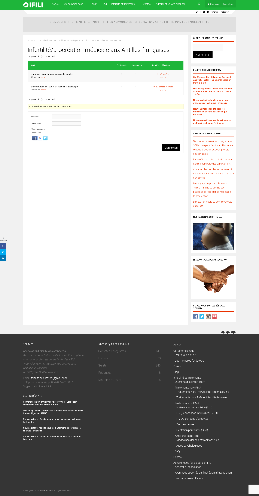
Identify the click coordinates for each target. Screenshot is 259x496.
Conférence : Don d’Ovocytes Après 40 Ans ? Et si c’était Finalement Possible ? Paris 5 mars (212, 80)
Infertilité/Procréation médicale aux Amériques (60, 40)
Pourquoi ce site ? (185, 354)
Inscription (228, 4)
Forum (94, 4)
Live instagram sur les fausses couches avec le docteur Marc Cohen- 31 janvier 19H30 (212, 91)
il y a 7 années (163, 74)
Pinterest (214, 12)
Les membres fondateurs (189, 360)
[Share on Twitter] (3, 252)
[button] (34, 140)
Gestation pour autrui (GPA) (192, 430)
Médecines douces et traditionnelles (197, 440)
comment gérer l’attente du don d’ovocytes (52, 74)
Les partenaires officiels (189, 478)
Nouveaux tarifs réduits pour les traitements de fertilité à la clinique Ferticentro (210, 112)
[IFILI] (33, 7)
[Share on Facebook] (3, 246)
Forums (38, 40)
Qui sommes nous (73, 4)
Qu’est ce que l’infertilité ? (190, 381)
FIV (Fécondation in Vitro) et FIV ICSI (197, 413)
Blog (104, 4)
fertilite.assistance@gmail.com (49, 378)
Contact (147, 4)
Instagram (225, 12)
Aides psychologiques (189, 445)
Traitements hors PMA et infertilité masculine (202, 391)
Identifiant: (35, 117)
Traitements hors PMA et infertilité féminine (201, 397)
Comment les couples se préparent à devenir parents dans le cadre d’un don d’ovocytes (213, 173)
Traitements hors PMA (188, 387)
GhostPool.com (46, 490)
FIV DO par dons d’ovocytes (192, 418)
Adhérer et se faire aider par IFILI (173, 4)
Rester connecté (39, 130)
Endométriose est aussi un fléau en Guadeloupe (54, 86)
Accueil (56, 4)
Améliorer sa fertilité (187, 435)
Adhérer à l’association (188, 466)
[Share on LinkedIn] (3, 258)
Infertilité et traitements (123, 4)
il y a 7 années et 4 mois (163, 87)
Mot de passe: (36, 124)
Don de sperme (185, 424)
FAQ (177, 451)
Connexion (215, 4)
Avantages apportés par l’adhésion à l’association (203, 472)
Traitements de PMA (187, 403)
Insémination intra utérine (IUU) (194, 407)
